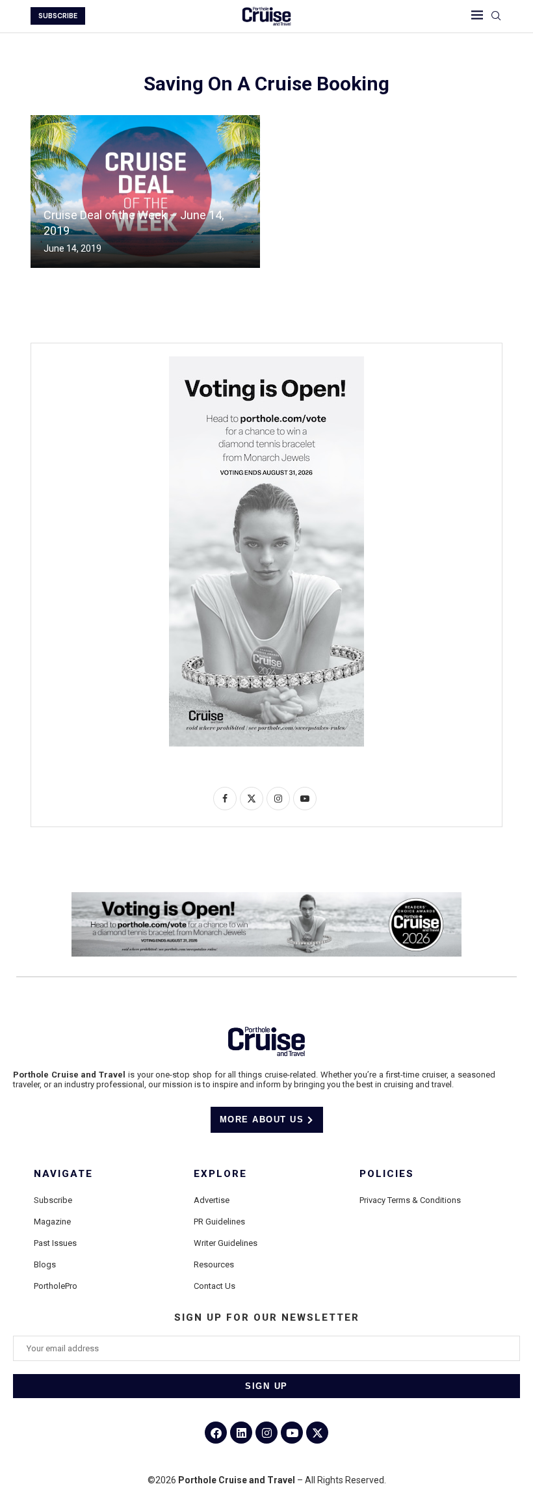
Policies (386, 1174)
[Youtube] (292, 1433)
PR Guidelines (219, 1221)
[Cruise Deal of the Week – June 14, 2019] (145, 191)
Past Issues (55, 1243)
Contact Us (214, 1286)
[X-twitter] (317, 1433)
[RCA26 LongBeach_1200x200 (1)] (267, 897)
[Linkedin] (241, 1433)
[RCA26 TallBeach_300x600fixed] (266, 361)
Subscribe (53, 1200)
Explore (220, 1174)
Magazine (52, 1221)
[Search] (495, 16)
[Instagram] (266, 1433)
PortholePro (55, 1286)
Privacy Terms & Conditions (410, 1200)
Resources (214, 1264)
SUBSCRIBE (57, 16)
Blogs (45, 1264)
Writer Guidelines (225, 1243)
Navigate (63, 1174)
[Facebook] (216, 1433)
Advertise (211, 1200)
